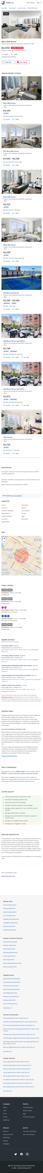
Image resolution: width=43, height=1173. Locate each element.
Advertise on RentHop (29, 1131)
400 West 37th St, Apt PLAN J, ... (14, 389)
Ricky (6, 306)
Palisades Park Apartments (11, 919)
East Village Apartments (10, 993)
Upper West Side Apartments (11, 979)
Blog (24, 1114)
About (5, 1107)
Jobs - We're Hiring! (28, 1134)
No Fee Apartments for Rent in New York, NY (16, 1076)
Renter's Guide (27, 1110)
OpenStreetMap (37, 575)
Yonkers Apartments (9, 908)
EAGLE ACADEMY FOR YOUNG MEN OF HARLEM (16, 675)
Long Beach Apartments (10, 923)
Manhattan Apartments (10, 942)
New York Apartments (9, 905)
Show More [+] (7, 1008)
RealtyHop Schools (7, 697)
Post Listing (30, 3)
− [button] (4, 541)
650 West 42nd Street (11, 293)
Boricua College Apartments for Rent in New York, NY (18, 1047)
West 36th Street (9, 197)
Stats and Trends (8, 1134)
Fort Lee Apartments (9, 915)
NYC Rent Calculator (29, 1117)
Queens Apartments (9, 949)
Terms (5, 1114)
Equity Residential (10, 354)
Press (4, 1110)
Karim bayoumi (9, 162)
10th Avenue (8, 437)
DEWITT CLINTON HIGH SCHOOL (11, 685)
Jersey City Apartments (10, 912)
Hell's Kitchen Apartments (11, 986)
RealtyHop (6, 1120)
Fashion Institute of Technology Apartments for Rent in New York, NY (21, 1030)
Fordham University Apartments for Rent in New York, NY (20, 1022)
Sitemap (5, 1141)
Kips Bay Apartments (9, 1000)
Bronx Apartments (8, 959)
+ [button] (4, 538)
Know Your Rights (16, 496)
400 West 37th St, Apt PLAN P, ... (14, 341)
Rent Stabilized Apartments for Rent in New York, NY (18, 1087)
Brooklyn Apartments (9, 945)
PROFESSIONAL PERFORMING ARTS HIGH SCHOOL (17, 665)
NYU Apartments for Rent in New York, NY (15, 1018)
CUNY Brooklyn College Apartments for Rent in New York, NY (21, 1038)
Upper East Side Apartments (11, 989)
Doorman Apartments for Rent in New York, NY (17, 1065)
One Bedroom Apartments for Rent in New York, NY (18, 1079)
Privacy (5, 1117)
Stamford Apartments (9, 930)
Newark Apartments (9, 926)
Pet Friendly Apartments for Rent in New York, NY (17, 1083)
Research (5, 1131)
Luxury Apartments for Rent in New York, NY (16, 1072)
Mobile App (6, 1137)
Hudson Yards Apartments (9, 756)
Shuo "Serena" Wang (11, 258)
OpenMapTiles (28, 575)
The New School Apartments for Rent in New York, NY (19, 1034)
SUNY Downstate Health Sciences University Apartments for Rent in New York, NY (21, 1042)
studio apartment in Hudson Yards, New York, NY (23, 773)
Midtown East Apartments (11, 996)
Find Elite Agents (28, 1107)
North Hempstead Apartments (12, 963)
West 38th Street (9, 103)
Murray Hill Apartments (10, 1004)
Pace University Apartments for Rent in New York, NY (18, 1025)
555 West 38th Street (11, 151)
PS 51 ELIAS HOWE (7, 646)
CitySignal (6, 1144)
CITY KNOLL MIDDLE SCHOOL (11, 656)
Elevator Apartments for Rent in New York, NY (16, 1069)
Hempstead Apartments (10, 952)
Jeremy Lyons (9, 210)
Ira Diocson (8, 450)
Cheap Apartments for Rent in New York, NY (16, 1062)
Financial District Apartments (11, 982)
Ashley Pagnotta (10, 116)
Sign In (39, 3)
